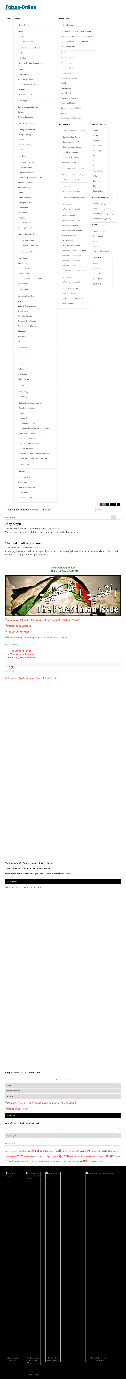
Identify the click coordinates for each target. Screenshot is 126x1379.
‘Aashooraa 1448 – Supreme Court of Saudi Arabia (29, 863)
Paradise (22, 58)
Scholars (96, 246)
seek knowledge (20, 1161)
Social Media (98, 279)
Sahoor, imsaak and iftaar (29, 443)
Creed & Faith (24, 25)
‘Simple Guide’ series (101, 274)
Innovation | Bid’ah (68, 68)
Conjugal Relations (25, 167)
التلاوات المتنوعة (11, 1135)
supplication (63, 1161)
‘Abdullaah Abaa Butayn (71, 137)
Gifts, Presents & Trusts (27, 326)
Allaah (20, 31)
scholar (9, 1161)
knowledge (105, 1150)
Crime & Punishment (26, 240)
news (19, 1156)
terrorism (75, 1161)
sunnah (55, 1161)
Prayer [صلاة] (23, 492)
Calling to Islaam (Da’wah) (28, 107)
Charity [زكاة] (23, 392)
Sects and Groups (25, 94)
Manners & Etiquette (26, 123)
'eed (6, 1151)
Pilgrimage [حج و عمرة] (26, 487)
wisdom (85, 1161)
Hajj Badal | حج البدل (68, 63)
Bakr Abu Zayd (67, 240)
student (47, 1161)
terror (69, 1161)
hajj (77, 1151)
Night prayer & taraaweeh (29, 433)
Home (9, 19)
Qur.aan (21, 112)
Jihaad (63, 83)
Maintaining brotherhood (22, 654)
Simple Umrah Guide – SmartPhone (22, 1072)
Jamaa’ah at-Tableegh (69, 78)
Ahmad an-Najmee (69, 235)
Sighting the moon (26, 448)
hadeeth (73, 1151)
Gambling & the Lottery (27, 321)
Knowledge (23, 101)
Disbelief (21, 69)
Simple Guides (12, 881)
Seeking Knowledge (25, 117)
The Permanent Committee (72, 298)
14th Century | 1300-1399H (73, 131)
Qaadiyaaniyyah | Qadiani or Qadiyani (76, 41)
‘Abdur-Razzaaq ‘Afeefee (71, 147)
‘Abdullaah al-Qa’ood (70, 215)
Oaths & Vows (23, 273)
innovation (94, 1151)
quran (71, 1156)
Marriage (22, 156)
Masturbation (23, 208)
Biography (67, 186)
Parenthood (22, 213)
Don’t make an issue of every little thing (29, 509)
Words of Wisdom (99, 124)
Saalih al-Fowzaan (69, 293)
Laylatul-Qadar (25, 418)
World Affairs (23, 283)
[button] (7, 1080)
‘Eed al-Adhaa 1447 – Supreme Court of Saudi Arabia (27, 868)
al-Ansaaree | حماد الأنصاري (103, 219)
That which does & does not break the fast (35, 453)
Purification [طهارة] (25, 497)
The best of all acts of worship (26, 543)
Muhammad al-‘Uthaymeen (74, 270)
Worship (22, 385)
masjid (7, 1156)
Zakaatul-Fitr (24, 471)
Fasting (96, 141)
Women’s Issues (25, 347)
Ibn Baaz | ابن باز (99, 204)
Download (96, 257)
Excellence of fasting (27, 408)
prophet (56, 1156)
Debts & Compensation (27, 306)
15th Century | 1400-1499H (73, 168)
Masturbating (66, 88)
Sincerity (96, 181)
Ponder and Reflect (68, 103)
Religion (96, 176)
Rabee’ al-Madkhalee (70, 288)
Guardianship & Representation (30, 177)
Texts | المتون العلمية (101, 251)
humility (83, 1151)
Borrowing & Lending (26, 296)
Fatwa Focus (64, 19)
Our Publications (99, 236)
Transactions (24, 289)
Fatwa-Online (33, 1375)
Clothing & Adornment (26, 130)
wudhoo (101, 1161)
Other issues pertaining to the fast (32, 438)
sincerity (40, 1161)
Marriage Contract (25, 203)
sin (36, 1161)
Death (95, 136)
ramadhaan (81, 1156)
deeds (52, 1151)
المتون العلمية (11, 1115)
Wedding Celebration (26, 228)
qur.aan (64, 1156)
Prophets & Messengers (27, 84)
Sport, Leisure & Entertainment (30, 278)
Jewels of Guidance (100, 197)
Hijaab (20, 364)
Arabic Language (99, 231)
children (24, 1151)
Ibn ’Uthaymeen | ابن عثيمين (104, 214)
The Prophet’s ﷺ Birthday (71, 118)
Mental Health (66, 93)
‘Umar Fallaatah (68, 303)
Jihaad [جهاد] (23, 482)
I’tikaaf (21, 413)
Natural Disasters (24, 268)
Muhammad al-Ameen (70, 162)
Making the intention (27, 423)
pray (40, 1156)
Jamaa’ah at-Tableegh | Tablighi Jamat (77, 36)
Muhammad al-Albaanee (71, 265)
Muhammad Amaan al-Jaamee (74, 250)
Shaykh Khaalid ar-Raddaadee (17, 528)
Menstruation (23, 374)
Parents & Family (24, 145)
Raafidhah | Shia (68, 46)
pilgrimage (34, 1156)
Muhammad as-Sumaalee (72, 260)
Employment (23, 311)
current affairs (36, 1150)
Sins (94, 186)
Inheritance (22, 331)
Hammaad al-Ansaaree (71, 245)
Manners (96, 156)
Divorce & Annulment (26, 172)
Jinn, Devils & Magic (25, 79)
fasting (59, 1150)
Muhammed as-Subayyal (71, 255)
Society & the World (26, 234)
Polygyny (21, 218)
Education (22, 140)
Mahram (21, 369)
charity (18, 1151)
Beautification (23, 354)
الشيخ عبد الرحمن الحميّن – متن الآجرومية (22, 1123)
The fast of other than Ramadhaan (34, 458)
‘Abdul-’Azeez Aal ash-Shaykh (73, 175)
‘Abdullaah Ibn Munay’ (70, 225)
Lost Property (23, 258)
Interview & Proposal (26, 183)
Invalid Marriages (24, 188)
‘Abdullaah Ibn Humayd (71, 220)
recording (97, 1156)
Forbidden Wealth (25, 316)
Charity (20, 301)
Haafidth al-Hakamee (70, 152)
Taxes (20, 341)
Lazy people (13, 524)
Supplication (98, 191)
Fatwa (17, 19)
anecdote (12, 1151)
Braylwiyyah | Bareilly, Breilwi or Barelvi (77, 31)
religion (103, 1156)
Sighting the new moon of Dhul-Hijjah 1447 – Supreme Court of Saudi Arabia (38, 873)
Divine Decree (23, 74)
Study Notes (98, 284)
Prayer (95, 161)
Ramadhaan (98, 171)
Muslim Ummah (24, 263)
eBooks (96, 269)
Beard (63, 53)
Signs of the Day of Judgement (31, 63)
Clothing (21, 359)
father (67, 1151)
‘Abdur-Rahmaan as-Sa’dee (72, 142)
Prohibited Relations (25, 223)
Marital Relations (24, 198)
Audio (94, 225)
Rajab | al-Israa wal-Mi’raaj (71, 108)
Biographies (64, 124)
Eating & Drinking (24, 135)
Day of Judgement (27, 41)
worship (95, 1161)
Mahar (20, 193)
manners (115, 1151)
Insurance (22, 336)
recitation (90, 1156)
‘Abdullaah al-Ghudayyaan (74, 197)
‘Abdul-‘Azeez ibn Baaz (73, 180)
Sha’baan (64, 113)
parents (26, 1156)
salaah (110, 1156)
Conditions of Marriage (27, 162)
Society (21, 150)
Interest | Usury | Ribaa (70, 73)
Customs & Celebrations (29, 245)
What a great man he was (22, 657)
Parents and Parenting (69, 98)
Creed (95, 131)
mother (13, 1156)
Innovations (97, 146)
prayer (48, 1156)
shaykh (30, 1161)
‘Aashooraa (24, 465)
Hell (20, 53)
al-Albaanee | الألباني (101, 209)
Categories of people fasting (30, 403)
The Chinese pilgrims (20, 651)
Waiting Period (23, 379)
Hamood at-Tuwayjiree (70, 157)
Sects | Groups (68, 25)
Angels (20, 36)
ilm (88, 1150)
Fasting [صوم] (25, 397)
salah (118, 1156)
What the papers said (71, 191)
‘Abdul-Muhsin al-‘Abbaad (72, 230)
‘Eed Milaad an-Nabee (27, 252)
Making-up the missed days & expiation (34, 428)
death (47, 1151)
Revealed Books (24, 89)
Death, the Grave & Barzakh (30, 48)
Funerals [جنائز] (24, 477)
